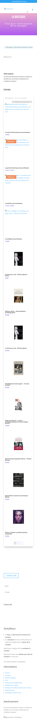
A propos (8, 675)
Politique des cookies (11, 685)
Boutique (9, 47)
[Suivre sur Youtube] (22, 610)
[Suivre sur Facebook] (10, 610)
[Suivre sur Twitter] (14, 610)
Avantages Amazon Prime (13, 693)
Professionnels (9, 690)
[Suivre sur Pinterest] (26, 610)
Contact (7, 673)
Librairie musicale (20, 47)
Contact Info (11, 575)
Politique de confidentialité (13, 683)
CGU (6, 680)
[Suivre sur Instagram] (18, 610)
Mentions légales (10, 678)
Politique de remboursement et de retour (18, 688)
